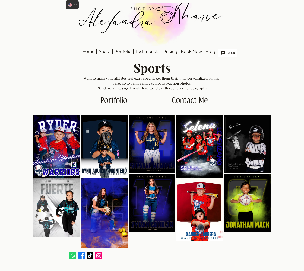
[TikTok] (90, 255)
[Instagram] (98, 255)
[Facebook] (81, 255)
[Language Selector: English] (72, 4)
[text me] (72, 255)
